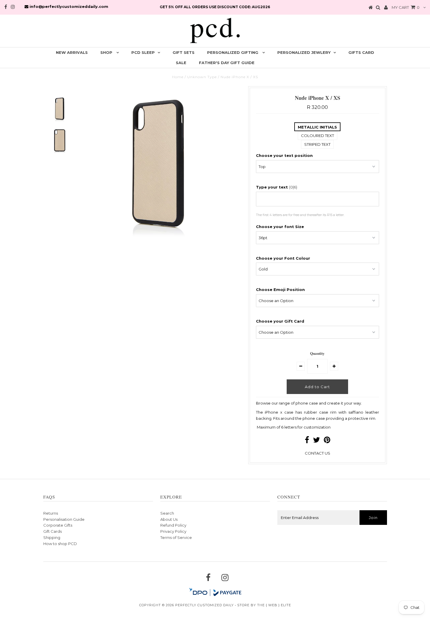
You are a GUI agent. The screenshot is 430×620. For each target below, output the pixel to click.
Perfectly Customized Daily (204, 605)
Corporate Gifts (57, 525)
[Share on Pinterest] (327, 441)
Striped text (317, 144)
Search (167, 513)
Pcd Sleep (143, 52)
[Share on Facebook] (307, 441)
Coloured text (317, 135)
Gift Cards (52, 531)
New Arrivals (72, 52)
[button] (317, 156)
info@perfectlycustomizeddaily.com (68, 6)
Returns (50, 513)
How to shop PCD (60, 543)
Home (177, 77)
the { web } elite (274, 605)
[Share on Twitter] (316, 441)
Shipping (51, 537)
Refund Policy (173, 525)
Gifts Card (361, 52)
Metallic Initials (317, 127)
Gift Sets (184, 52)
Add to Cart (317, 386)
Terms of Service (176, 537)
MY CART (405, 7)
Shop (106, 52)
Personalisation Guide (64, 519)
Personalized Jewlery (304, 52)
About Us (169, 519)
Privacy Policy (173, 531)
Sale (181, 62)
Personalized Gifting (233, 52)
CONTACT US (317, 453)
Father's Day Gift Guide (226, 62)
